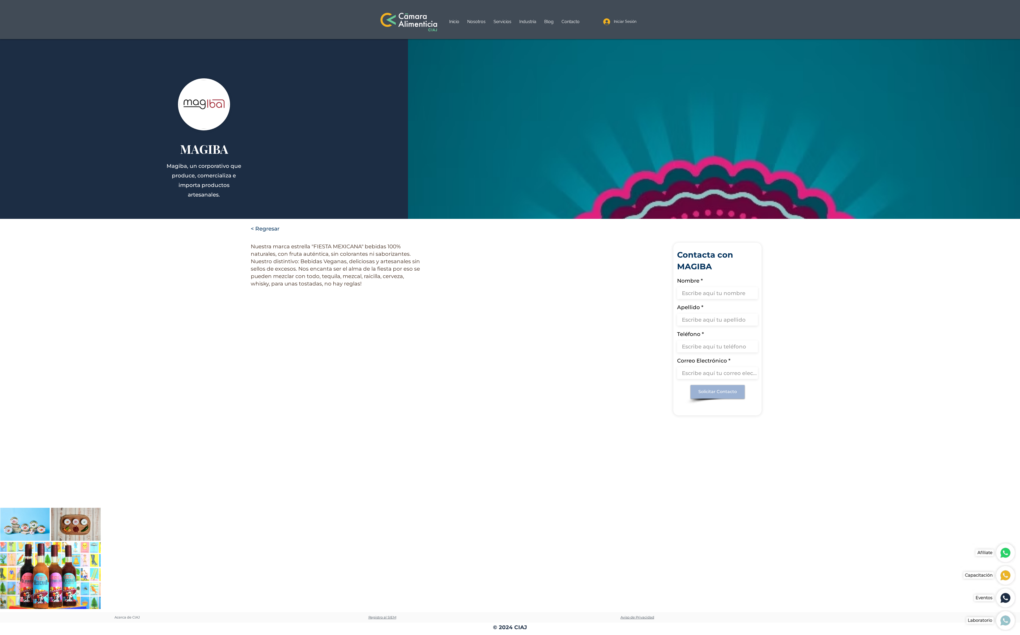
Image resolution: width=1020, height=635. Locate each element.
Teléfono (688, 334)
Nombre (688, 280)
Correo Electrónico (702, 360)
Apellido (688, 307)
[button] (502, 21)
